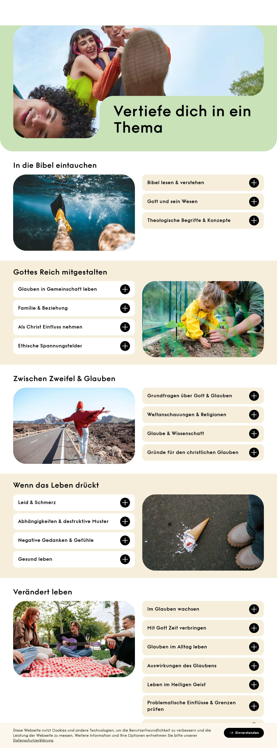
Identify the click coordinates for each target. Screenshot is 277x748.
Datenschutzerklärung (33, 740)
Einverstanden (247, 733)
